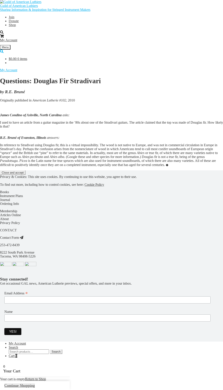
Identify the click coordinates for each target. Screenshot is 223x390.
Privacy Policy (10, 223)
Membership (8, 211)
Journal (5, 200)
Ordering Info (9, 204)
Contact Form (10, 237)
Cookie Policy (94, 184)
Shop (12, 25)
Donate (14, 21)
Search (13, 347)
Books (4, 192)
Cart (13, 356)
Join (11, 17)
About (4, 219)
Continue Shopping (19, 385)
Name (8, 312)
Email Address (16, 293)
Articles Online (10, 215)
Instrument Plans (11, 196)
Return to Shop (35, 379)
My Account (8, 40)
